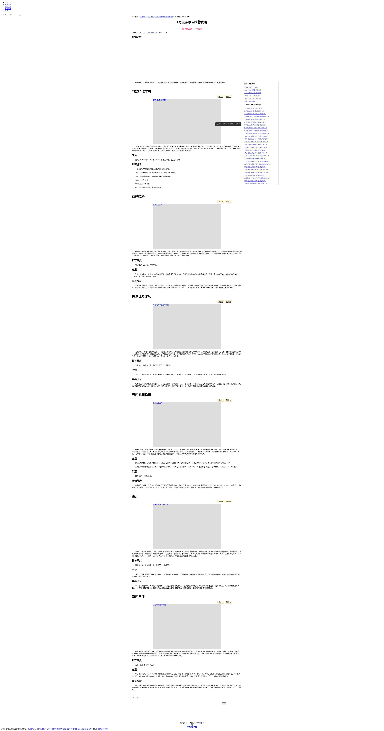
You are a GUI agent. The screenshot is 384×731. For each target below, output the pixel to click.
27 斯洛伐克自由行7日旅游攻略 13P (255, 181)
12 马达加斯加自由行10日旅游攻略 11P (256, 139)
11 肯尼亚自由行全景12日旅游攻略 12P (256, 136)
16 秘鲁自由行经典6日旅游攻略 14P (255, 150)
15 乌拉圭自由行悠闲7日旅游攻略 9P (255, 147)
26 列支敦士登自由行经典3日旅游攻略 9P (257, 178)
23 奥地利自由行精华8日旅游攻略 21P (256, 170)
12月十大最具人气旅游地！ (252, 98)
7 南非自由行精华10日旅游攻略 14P (255, 125)
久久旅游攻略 (152, 33)
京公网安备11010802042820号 (81, 729)
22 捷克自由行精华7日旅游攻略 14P (255, 167)
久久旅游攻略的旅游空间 (164, 17)
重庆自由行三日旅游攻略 (252, 95)
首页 (6, 2)
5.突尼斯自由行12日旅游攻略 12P (254, 119)
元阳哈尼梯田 (158, 403)
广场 (6, 11)
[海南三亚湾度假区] (142, 75)
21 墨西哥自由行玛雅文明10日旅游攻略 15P (257, 164)
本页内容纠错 (192, 727)
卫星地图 (8, 9)
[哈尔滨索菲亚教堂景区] (142, 56)
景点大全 (8, 4)
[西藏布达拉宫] (142, 49)
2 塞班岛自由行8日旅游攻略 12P (254, 111)
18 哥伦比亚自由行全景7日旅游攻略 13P (256, 156)
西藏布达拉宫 (158, 205)
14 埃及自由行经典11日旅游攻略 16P (255, 144)
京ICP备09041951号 (63, 729)
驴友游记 (151, 17)
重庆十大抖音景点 (250, 101)
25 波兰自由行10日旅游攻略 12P (254, 175)
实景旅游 (8, 7)
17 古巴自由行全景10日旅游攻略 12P (255, 153)
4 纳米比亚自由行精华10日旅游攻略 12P (256, 116)
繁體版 (100, 729)
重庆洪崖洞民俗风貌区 (161, 504)
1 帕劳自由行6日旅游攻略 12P (253, 108)
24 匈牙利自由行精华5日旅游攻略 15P (256, 172)
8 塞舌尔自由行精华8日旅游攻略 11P (255, 128)
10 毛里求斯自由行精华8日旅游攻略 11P (256, 133)
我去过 (220, 97)
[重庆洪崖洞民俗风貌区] (142, 69)
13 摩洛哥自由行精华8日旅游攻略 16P (256, 142)
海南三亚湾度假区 (159, 605)
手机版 (105, 729)
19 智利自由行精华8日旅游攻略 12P (255, 158)
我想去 (228, 97)
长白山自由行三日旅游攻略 (252, 93)
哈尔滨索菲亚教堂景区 (161, 305)
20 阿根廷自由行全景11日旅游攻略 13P (256, 161)
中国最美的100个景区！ (251, 87)
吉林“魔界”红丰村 (159, 100)
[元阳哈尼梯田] (142, 62)
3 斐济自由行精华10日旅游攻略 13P (255, 114)
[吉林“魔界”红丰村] (142, 43)
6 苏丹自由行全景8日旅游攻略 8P (254, 122)
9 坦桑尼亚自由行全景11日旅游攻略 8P (256, 130)
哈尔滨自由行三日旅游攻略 (252, 90)
